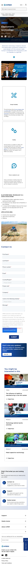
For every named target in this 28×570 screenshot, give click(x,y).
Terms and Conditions (7, 563)
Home (2, 14)
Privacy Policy (5, 560)
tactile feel (6, 113)
